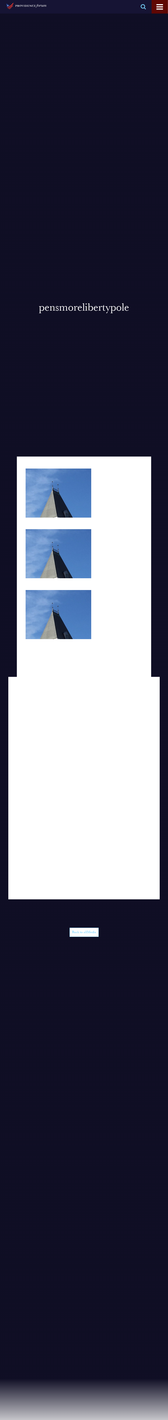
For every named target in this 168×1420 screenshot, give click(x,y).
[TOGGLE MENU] (159, 7)
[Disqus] (84, 731)
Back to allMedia (84, 932)
